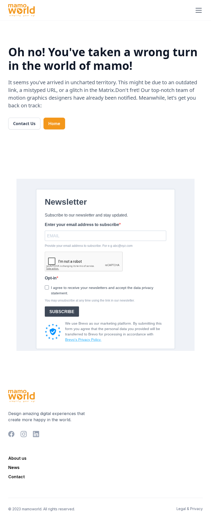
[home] (21, 10)
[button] (197, 10)
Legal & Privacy (190, 508)
